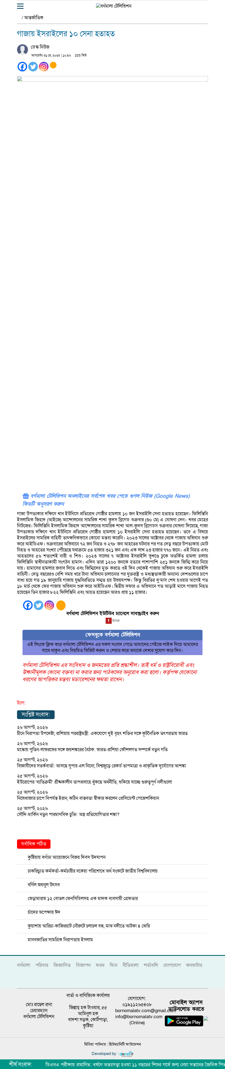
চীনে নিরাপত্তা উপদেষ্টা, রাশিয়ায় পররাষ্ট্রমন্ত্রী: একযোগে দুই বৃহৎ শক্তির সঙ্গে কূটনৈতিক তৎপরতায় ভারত (102, 733)
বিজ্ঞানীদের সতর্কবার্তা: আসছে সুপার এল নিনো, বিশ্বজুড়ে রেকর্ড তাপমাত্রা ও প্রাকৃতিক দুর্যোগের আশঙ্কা (101, 766)
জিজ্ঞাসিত (62, 965)
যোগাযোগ (172, 965)
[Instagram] (44, 66)
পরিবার (41, 965)
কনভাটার (194, 965)
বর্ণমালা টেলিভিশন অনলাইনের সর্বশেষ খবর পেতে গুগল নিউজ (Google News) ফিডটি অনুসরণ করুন (106, 500)
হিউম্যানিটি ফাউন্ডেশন (125, 1044)
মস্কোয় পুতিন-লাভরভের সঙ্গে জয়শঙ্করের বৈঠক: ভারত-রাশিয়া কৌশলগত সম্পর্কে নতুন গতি (92, 750)
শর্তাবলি (151, 965)
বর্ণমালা (23, 965)
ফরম (100, 965)
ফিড (113, 965)
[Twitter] (33, 66)
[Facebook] (22, 66)
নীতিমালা (131, 965)
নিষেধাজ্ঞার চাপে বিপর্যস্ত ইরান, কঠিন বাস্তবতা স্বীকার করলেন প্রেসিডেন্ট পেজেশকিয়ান (88, 798)
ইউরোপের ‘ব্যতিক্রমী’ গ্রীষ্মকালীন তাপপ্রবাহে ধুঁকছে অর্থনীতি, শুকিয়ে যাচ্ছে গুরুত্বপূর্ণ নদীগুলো (94, 782)
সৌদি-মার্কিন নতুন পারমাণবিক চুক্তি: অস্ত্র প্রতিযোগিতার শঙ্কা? (68, 814)
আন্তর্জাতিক (33, 18)
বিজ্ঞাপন (83, 965)
